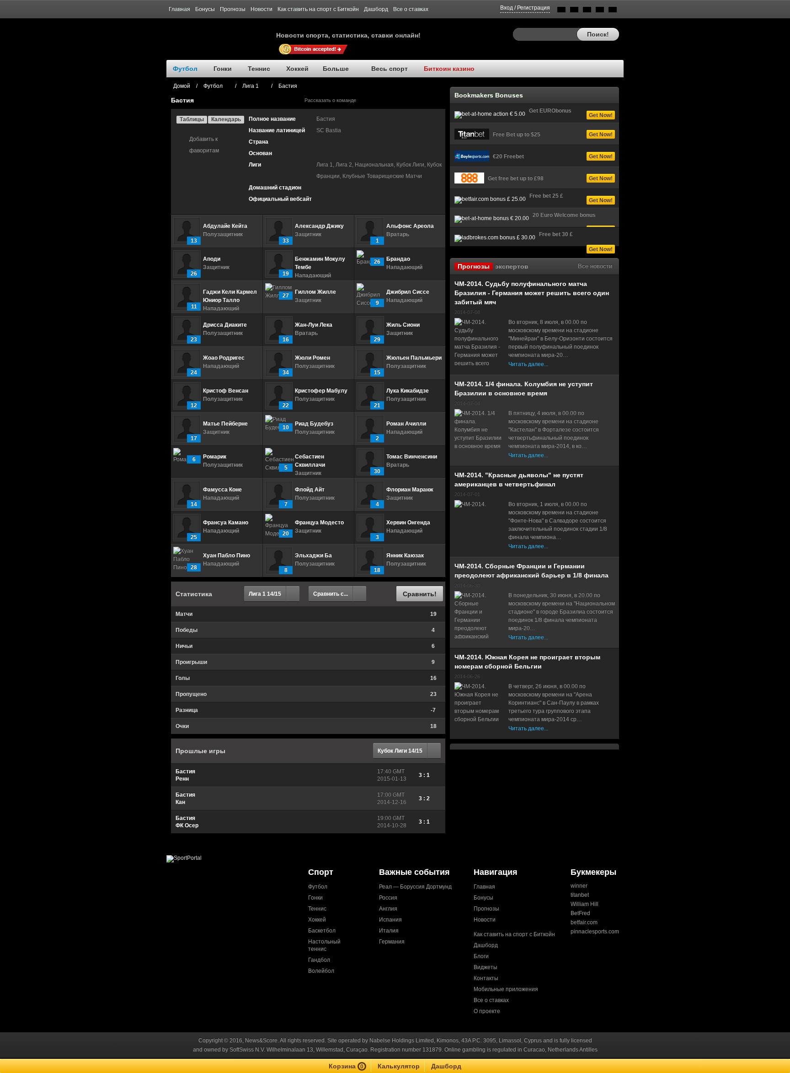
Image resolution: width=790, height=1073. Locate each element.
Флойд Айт (310, 489)
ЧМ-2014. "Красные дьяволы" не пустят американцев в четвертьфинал (518, 479)
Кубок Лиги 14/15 (400, 751)
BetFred (580, 913)
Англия (388, 909)
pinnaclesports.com (595, 931)
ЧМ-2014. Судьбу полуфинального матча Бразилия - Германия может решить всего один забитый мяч (531, 293)
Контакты (486, 978)
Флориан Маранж (409, 489)
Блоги (481, 956)
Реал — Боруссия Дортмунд (415, 887)
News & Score (221, 32)
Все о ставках (410, 9)
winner (579, 886)
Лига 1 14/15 (265, 594)
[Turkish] (612, 11)
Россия (388, 898)
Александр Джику (319, 226)
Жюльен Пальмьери (414, 358)
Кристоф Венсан (225, 391)
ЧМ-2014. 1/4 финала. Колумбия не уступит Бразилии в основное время (523, 388)
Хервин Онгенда (408, 522)
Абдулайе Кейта (225, 226)
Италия (389, 930)
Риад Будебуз (314, 424)
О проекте (487, 1011)
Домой (181, 86)
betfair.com (584, 922)
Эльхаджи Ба (313, 555)
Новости (261, 9)
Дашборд (376, 9)
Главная (179, 9)
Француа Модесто (319, 522)
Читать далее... (528, 364)
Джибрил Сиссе (407, 292)
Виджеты (485, 967)
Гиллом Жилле (315, 292)
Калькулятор (399, 1066)
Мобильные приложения (506, 989)
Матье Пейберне (225, 424)
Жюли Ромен (312, 358)
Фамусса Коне (222, 489)
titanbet (580, 895)
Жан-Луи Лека (313, 325)
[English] (561, 11)
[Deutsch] (599, 11)
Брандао (398, 259)
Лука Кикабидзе (407, 391)
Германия (392, 941)
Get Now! (601, 115)
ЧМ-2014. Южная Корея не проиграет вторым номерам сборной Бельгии (527, 661)
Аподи (211, 259)
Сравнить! (420, 594)
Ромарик (214, 456)
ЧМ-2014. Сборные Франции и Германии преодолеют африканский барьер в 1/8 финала (531, 570)
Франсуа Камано (225, 522)
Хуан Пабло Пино (226, 555)
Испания (390, 920)
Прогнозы (233, 9)
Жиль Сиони (403, 325)
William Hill (584, 904)
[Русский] (574, 11)
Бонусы (205, 9)
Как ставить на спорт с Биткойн (318, 9)
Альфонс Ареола (410, 226)
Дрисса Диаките (225, 325)
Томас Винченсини (411, 456)
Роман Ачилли (406, 424)
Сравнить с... (330, 594)
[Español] (587, 11)
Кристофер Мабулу (321, 391)
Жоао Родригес (224, 358)
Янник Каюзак (405, 555)
